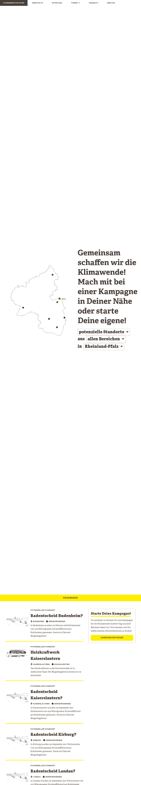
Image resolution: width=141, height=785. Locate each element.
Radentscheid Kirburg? (53, 734)
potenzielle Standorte (101, 332)
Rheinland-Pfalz (102, 346)
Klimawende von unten (13, 3)
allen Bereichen (104, 339)
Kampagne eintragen (112, 638)
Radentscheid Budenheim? (57, 616)
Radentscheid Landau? (53, 771)
